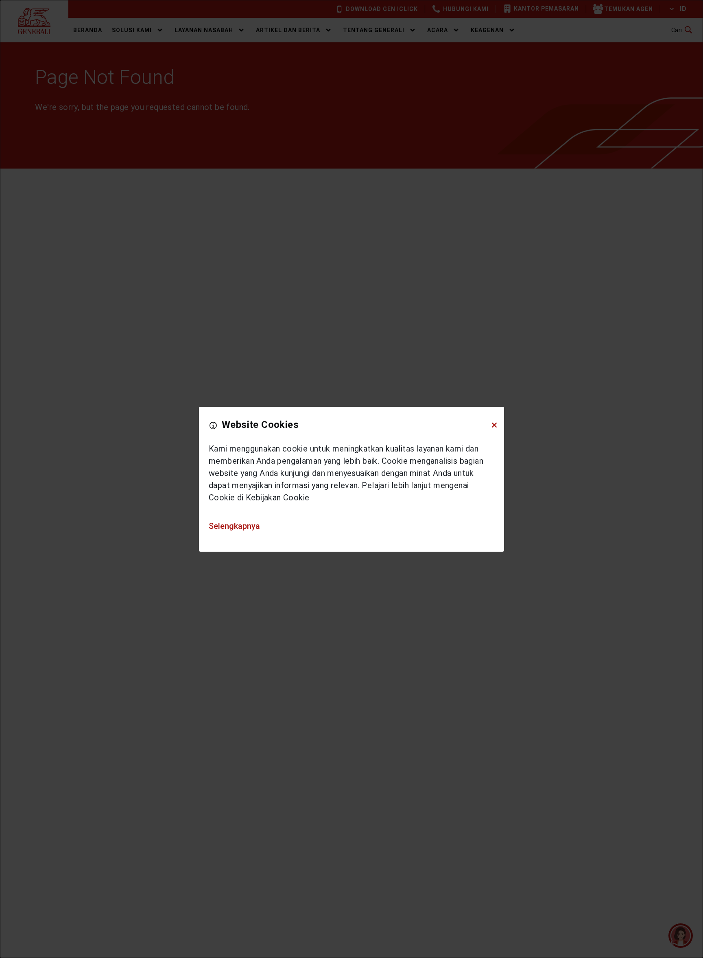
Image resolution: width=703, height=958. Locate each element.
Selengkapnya (234, 526)
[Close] (494, 424)
